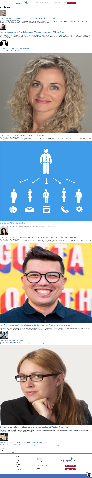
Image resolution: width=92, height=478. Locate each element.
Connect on (69, 465)
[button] (13, 452)
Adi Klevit (18, 20)
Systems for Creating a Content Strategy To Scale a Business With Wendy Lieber (28, 18)
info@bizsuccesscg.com (42, 465)
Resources (57, 3)
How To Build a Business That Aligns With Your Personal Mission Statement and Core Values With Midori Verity (39, 237)
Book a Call (71, 3)
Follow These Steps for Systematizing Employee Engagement (21, 442)
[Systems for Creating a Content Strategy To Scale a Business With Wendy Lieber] (3, 15)
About (41, 3)
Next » (2, 448)
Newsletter (19, 468)
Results (52, 3)
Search (1, 450)
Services (46, 3)
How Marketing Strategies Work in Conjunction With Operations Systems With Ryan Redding (33, 32)
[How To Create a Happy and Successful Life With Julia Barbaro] (46, 132)
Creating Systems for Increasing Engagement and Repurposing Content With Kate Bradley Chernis (35, 427)
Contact (64, 3)
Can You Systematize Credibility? (11, 340)
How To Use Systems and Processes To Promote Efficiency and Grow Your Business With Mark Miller (35, 325)
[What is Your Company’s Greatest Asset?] (4, 46)
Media (17, 466)
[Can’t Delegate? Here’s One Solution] (46, 220)
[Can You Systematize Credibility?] (4, 338)
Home (37, 3)
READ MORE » (43, 52)
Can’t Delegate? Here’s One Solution (12, 223)
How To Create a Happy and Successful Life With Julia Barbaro (22, 135)
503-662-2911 (40, 470)
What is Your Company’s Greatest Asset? (14, 49)
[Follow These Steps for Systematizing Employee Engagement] (4, 440)
